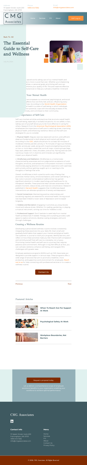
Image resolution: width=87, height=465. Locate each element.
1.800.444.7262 (33, 8)
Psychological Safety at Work (54, 322)
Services (42, 18)
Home (32, 18)
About (58, 18)
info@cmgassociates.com (63, 7)
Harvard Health (32, 188)
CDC (31, 141)
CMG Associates (22, 415)
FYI (50, 18)
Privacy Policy (49, 445)
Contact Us (43, 272)
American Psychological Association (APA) (54, 126)
